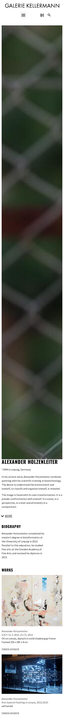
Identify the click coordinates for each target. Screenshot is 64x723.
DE (42, 15)
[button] (23, 15)
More (8, 516)
